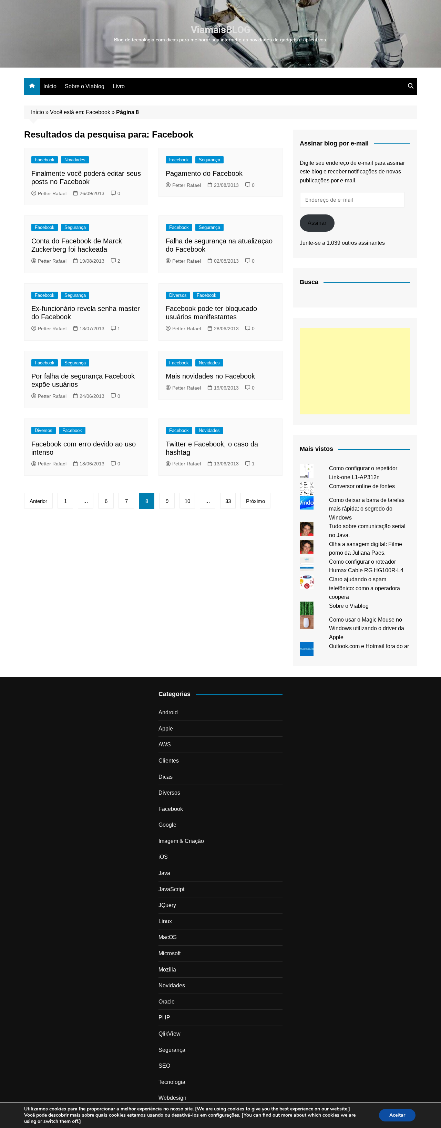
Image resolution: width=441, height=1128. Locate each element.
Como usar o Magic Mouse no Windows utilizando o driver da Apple (366, 628)
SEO (164, 1066)
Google (167, 825)
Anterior (38, 501)
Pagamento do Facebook (204, 173)
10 (187, 501)
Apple (165, 729)
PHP (164, 1017)
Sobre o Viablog (84, 86)
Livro (119, 86)
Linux (165, 921)
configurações (223, 1115)
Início (50, 86)
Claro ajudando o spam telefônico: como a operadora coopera (364, 588)
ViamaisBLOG (220, 30)
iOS (163, 857)
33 (228, 501)
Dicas (165, 777)
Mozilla (167, 970)
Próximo (255, 501)
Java (164, 873)
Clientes (168, 761)
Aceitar (397, 1115)
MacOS (167, 937)
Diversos (178, 295)
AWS (164, 744)
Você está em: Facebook (80, 112)
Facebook (44, 159)
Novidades (74, 159)
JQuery (167, 905)
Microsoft (169, 953)
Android (168, 712)
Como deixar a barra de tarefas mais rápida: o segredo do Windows (366, 509)
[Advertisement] (355, 371)
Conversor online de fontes (362, 486)
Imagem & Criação (181, 841)
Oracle (166, 1002)
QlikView (169, 1034)
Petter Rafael (52, 193)
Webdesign (172, 1098)
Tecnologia (171, 1082)
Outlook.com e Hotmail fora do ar (369, 646)
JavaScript (171, 889)
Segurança (209, 159)
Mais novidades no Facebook (210, 376)
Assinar (317, 223)
